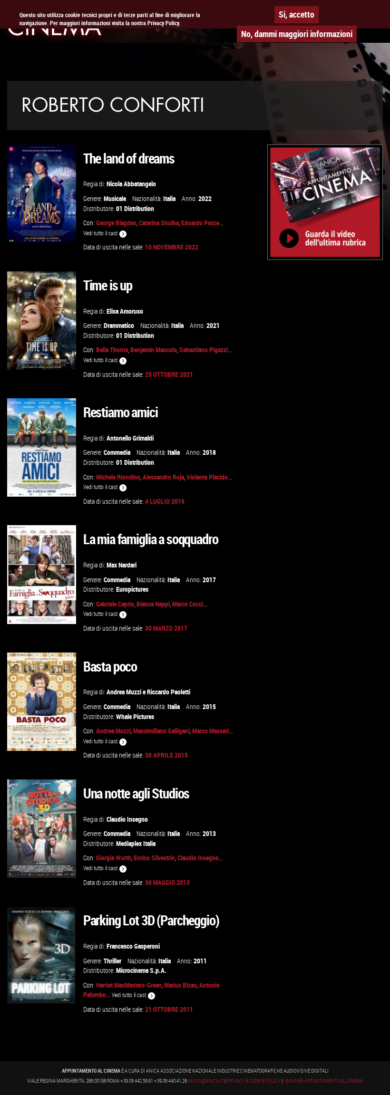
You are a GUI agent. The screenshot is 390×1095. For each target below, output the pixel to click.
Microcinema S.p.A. (141, 970)
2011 (200, 960)
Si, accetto (296, 14)
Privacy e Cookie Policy (253, 1080)
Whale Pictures (135, 716)
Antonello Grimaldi (130, 437)
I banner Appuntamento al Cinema (323, 1080)
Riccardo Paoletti (168, 691)
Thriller (112, 960)
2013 (209, 833)
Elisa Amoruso (125, 311)
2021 (213, 325)
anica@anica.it (206, 1080)
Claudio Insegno (127, 819)
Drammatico (119, 325)
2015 (209, 706)
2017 (209, 579)
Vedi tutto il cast (101, 233)
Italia (169, 198)
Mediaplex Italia (136, 843)
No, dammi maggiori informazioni (296, 33)
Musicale (115, 198)
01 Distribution (135, 208)
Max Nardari (121, 564)
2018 (209, 452)
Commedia (117, 452)
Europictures (132, 589)
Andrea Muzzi (124, 691)
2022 (205, 198)
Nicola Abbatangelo (131, 183)
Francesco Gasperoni (133, 946)
